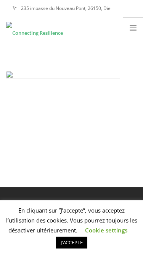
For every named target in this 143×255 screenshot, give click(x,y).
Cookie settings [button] (106, 230)
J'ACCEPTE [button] (72, 242)
